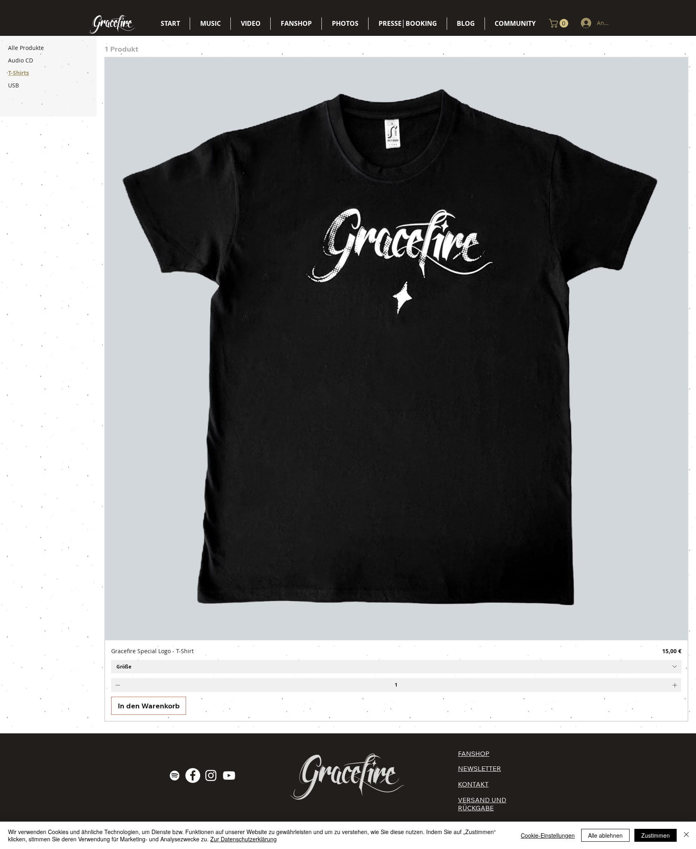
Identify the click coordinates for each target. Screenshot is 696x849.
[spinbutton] (396, 685)
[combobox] (396, 666)
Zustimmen (655, 835)
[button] (559, 23)
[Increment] (675, 685)
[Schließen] (686, 835)
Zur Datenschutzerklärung (243, 839)
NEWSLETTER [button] (479, 768)
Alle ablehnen (605, 835)
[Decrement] (116, 685)
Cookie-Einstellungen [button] (548, 835)
